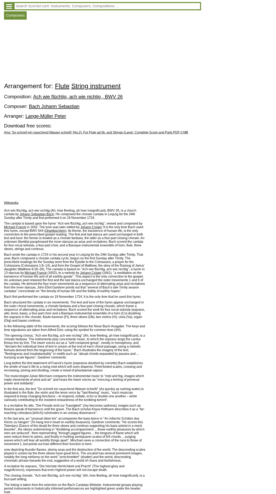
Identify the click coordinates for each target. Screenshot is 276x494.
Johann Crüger (91, 227)
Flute (62, 86)
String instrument (96, 86)
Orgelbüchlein (55, 230)
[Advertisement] (102, 52)
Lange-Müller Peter (45, 116)
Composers (15, 15)
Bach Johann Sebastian (54, 106)
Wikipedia (11, 203)
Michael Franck (15, 227)
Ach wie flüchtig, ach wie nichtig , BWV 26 (78, 96)
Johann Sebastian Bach (37, 214)
